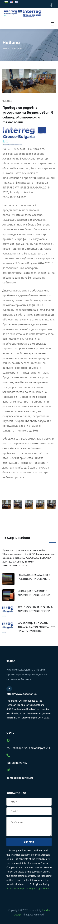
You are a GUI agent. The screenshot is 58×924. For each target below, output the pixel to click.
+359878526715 (16, 763)
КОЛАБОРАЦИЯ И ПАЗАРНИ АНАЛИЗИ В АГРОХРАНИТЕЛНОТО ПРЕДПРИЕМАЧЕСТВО (37, 627)
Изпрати (29, 842)
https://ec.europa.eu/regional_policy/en (27, 888)
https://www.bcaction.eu (21, 693)
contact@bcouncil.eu (19, 777)
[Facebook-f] (51, 5)
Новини (18, 48)
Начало (6, 48)
